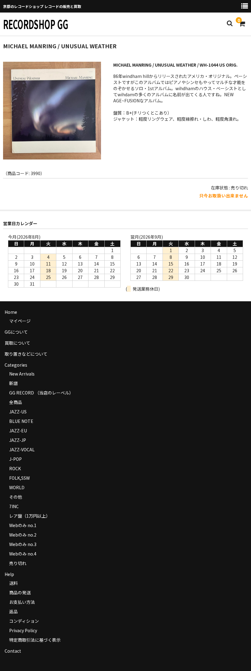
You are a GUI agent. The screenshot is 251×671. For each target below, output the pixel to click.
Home (11, 312)
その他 (15, 497)
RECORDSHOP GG (35, 24)
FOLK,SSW (19, 478)
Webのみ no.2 (22, 535)
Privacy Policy (23, 630)
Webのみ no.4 (22, 554)
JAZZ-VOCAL (22, 449)
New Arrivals (22, 374)
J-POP (15, 459)
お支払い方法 (22, 602)
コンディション (24, 621)
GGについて (16, 332)
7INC (14, 506)
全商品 (15, 402)
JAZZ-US (18, 412)
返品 (13, 611)
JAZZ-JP (17, 440)
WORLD (16, 487)
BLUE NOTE (21, 421)
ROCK (15, 468)
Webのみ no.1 (22, 525)
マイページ (20, 321)
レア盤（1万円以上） (29, 516)
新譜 (13, 383)
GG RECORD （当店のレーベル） (41, 393)
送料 (13, 583)
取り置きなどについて (26, 354)
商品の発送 (20, 592)
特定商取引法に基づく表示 (35, 640)
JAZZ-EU (18, 430)
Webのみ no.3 (22, 544)
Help (9, 574)
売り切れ (17, 563)
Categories (16, 365)
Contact (13, 651)
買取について (17, 343)
